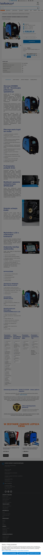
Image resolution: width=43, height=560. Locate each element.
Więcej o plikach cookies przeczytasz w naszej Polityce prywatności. (15, 550)
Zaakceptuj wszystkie (34, 553)
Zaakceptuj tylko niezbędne (10, 553)
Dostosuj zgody (23, 553)
